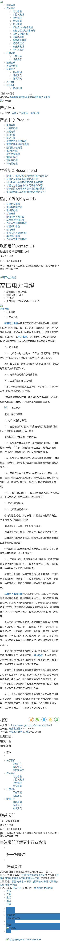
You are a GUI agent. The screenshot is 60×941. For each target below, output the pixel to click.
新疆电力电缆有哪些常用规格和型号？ (25, 185)
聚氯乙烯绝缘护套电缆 (24, 30)
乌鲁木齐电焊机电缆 (16, 239)
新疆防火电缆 (43, 97)
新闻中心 (10, 68)
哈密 (51, 881)
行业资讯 (17, 75)
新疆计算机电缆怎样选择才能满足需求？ (26, 188)
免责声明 (48, 887)
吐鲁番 (44, 881)
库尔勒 (3, 884)
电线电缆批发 (15, 728)
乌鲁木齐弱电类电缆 (16, 223)
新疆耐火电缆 (13, 203)
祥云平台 (17, 887)
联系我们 (10, 84)
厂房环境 (10, 52)
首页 (14, 112)
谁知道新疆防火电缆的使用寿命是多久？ (26, 191)
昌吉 (56, 881)
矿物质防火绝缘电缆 (23, 27)
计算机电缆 (18, 14)
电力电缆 (17, 11)
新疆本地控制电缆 (15, 216)
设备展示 (17, 59)
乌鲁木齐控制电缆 (15, 219)
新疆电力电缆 (29, 97)
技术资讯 (17, 78)
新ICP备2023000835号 (33, 875)
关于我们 (10, 81)
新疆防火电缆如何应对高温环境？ (23, 178)
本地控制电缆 (13, 235)
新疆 (14, 881)
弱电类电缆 (18, 49)
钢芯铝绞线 (18, 43)
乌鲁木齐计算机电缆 (19, 731)
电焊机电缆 (18, 36)
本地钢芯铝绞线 (14, 207)
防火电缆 (17, 24)
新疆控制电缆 (16, 97)
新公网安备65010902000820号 (25, 939)
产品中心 (10, 8)
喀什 (9, 884)
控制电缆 (17, 17)
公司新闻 (17, 72)
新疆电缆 (10, 213)
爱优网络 (38, 887)
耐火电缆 (17, 20)
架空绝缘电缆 (19, 40)
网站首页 (10, 4)
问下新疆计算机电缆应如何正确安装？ (25, 182)
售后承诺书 (12, 65)
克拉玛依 (36, 881)
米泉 (29, 881)
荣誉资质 (10, 62)
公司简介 (17, 763)
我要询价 (4, 308)
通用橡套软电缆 (20, 33)
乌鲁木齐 (21, 881)
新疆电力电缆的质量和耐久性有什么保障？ (27, 175)
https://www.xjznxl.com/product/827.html (31, 725)
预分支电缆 (18, 46)
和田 (14, 884)
